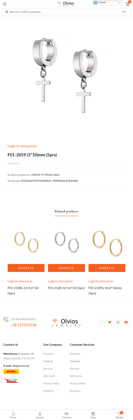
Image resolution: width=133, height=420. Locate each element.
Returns (47, 368)
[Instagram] (118, 322)
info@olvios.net (21, 365)
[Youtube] (126, 322)
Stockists (48, 390)
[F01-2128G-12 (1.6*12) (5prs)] (26, 242)
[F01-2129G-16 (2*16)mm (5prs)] (106, 242)
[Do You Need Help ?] (5, 319)
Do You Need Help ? (23, 319)
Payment (48, 353)
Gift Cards (49, 375)
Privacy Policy (51, 383)
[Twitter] (110, 322)
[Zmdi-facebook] (101, 322)
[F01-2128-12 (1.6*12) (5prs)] (66, 242)
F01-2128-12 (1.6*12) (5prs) (66, 288)
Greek (102, 2)
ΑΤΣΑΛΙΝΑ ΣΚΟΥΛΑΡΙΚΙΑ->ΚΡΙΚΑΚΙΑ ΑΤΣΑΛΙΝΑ (49, 180)
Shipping (48, 361)
